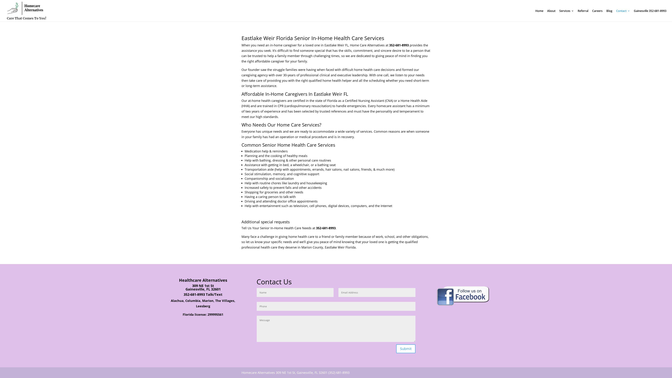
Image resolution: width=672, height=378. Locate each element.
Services (564, 11)
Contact (621, 11)
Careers (597, 11)
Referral (583, 11)
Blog (609, 11)
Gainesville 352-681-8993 (650, 11)
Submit (406, 348)
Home (539, 11)
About (551, 11)
